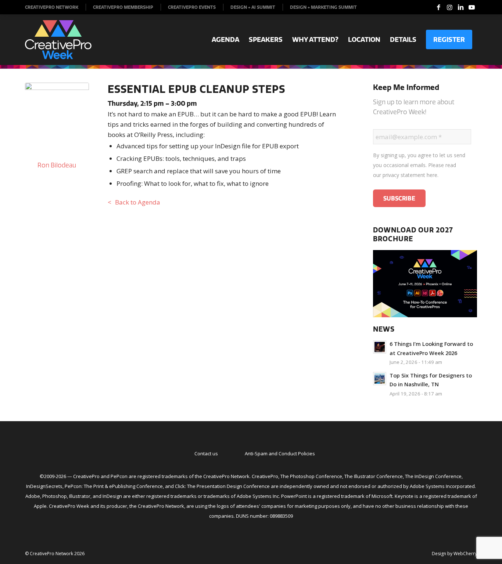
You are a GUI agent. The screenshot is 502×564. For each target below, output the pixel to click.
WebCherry (465, 553)
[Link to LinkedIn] (460, 7)
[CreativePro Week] (58, 39)
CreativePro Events (192, 7)
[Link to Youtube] (471, 7)
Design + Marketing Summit (323, 7)
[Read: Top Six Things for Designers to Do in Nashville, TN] (379, 378)
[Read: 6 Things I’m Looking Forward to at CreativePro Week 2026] (379, 347)
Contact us (206, 453)
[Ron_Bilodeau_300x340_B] (57, 119)
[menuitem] (55, 7)
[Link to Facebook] (438, 7)
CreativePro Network (51, 7)
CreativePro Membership (123, 7)
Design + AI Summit (252, 7)
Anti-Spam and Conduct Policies (280, 453)
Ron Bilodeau (56, 165)
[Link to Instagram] (449, 7)
